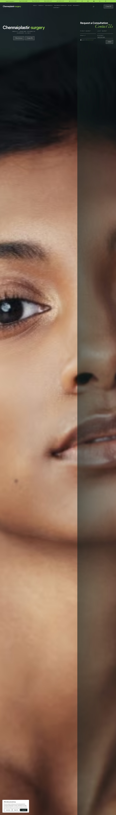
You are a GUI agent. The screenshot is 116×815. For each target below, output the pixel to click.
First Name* (85, 31)
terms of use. (90, 39)
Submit (109, 42)
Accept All (24, 810)
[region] (15, 806)
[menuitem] (35, 5)
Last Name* (102, 31)
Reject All (16, 810)
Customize (8, 810)
